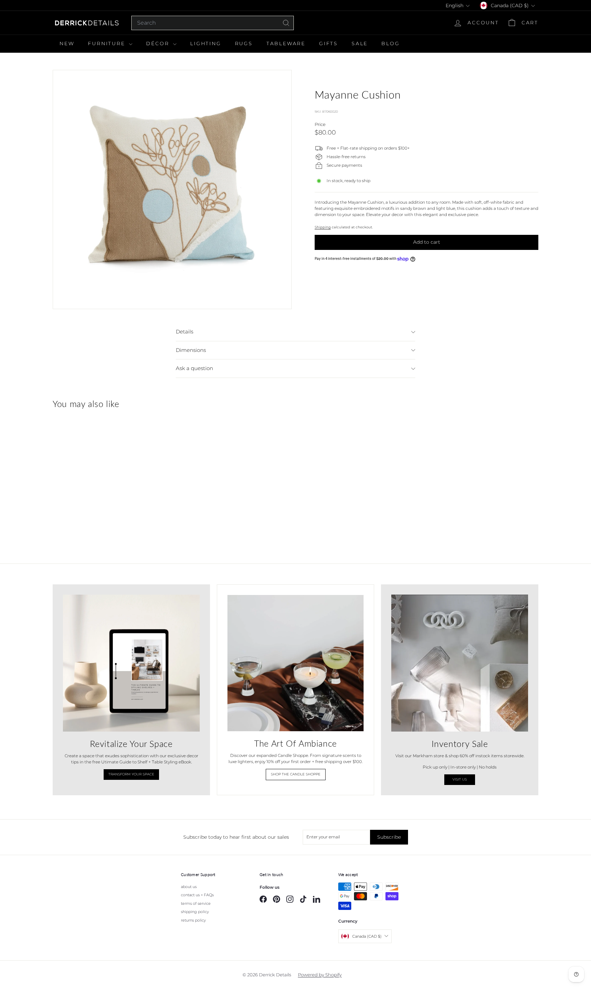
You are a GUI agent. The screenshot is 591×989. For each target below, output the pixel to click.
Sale (360, 43)
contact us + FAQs (197, 894)
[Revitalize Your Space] (131, 663)
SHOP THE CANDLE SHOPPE (295, 774)
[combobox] (212, 23)
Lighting (205, 43)
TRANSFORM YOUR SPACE (131, 774)
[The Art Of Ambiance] (295, 663)
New (67, 43)
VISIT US (459, 779)
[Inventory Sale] (459, 663)
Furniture (107, 43)
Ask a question (194, 368)
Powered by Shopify (320, 974)
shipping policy (195, 911)
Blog (390, 43)
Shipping (323, 227)
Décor (158, 43)
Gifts (328, 43)
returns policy (193, 920)
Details (184, 331)
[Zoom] (172, 189)
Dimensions (191, 350)
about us (189, 886)
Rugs (244, 43)
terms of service (196, 903)
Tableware (285, 43)
